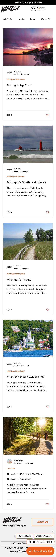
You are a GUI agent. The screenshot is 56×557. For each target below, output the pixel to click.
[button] (39, 8)
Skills (21, 19)
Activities (11, 468)
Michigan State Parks (16, 79)
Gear (32, 19)
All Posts (7, 19)
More (44, 19)
